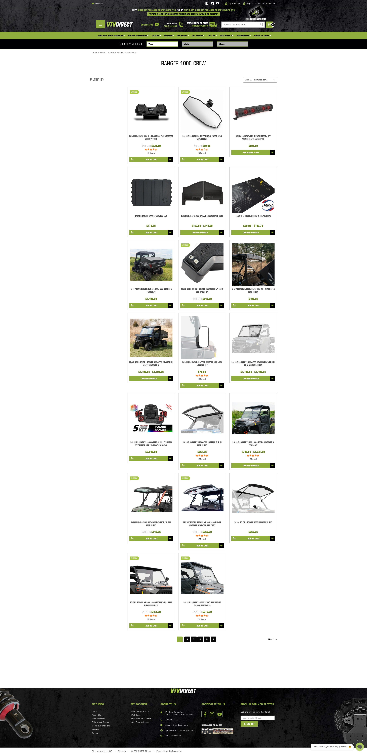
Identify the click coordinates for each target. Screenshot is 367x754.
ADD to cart (152, 159)
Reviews (95, 729)
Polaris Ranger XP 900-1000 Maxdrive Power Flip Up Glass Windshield (253, 364)
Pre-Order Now (251, 152)
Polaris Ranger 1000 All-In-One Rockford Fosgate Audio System (151, 138)
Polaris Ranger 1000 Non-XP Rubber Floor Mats (202, 216)
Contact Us (147, 24)
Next (271, 639)
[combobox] (243, 25)
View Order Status (140, 711)
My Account (234, 3)
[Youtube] (217, 3)
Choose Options (200, 232)
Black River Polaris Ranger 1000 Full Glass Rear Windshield (253, 291)
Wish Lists (136, 715)
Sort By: (248, 80)
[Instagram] (212, 3)
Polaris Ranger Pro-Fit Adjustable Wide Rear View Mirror (202, 138)
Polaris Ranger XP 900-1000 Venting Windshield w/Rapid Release (151, 604)
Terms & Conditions (101, 725)
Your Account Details (141, 718)
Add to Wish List (170, 159)
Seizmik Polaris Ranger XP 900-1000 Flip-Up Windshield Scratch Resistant (202, 524)
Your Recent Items (140, 722)
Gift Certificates (173, 735)
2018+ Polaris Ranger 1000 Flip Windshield (253, 522)
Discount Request (211, 725)
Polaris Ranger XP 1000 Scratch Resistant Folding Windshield (202, 604)
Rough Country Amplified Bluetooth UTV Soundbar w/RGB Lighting (253, 138)
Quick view (151, 111)
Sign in (250, 3)
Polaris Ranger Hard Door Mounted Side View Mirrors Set (202, 364)
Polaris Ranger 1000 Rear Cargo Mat (151, 216)
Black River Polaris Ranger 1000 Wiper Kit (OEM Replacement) (202, 291)
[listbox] (265, 79)
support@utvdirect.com (176, 725)
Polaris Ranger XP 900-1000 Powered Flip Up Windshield (202, 444)
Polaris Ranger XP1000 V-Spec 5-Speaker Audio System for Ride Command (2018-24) (151, 444)
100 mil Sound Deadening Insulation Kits (253, 216)
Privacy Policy (98, 718)
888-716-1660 (172, 719)
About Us (96, 715)
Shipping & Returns (101, 722)
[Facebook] (206, 3)
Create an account (266, 3)
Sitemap (122, 751)
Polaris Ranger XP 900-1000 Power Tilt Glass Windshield (151, 524)
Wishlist (99, 3)
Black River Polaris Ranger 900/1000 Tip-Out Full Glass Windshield (151, 364)
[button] (360, 747)
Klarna (95, 733)
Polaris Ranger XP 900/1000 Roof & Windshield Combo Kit (253, 444)
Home (94, 711)
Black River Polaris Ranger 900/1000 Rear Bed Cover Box (151, 291)
